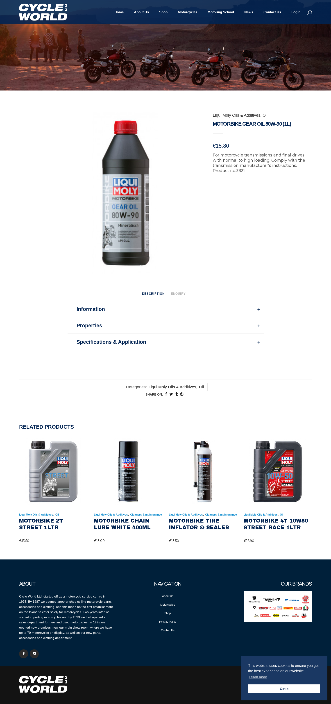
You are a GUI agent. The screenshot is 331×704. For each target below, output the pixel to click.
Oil (265, 115)
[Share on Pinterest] (181, 394)
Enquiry (178, 293)
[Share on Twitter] (171, 394)
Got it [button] (284, 688)
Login (295, 12)
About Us (167, 596)
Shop (167, 613)
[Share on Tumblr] (176, 394)
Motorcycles (167, 604)
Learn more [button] (258, 677)
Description (153, 293)
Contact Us (168, 630)
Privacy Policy (167, 621)
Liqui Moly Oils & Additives (236, 115)
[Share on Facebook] (166, 394)
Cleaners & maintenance (146, 514)
